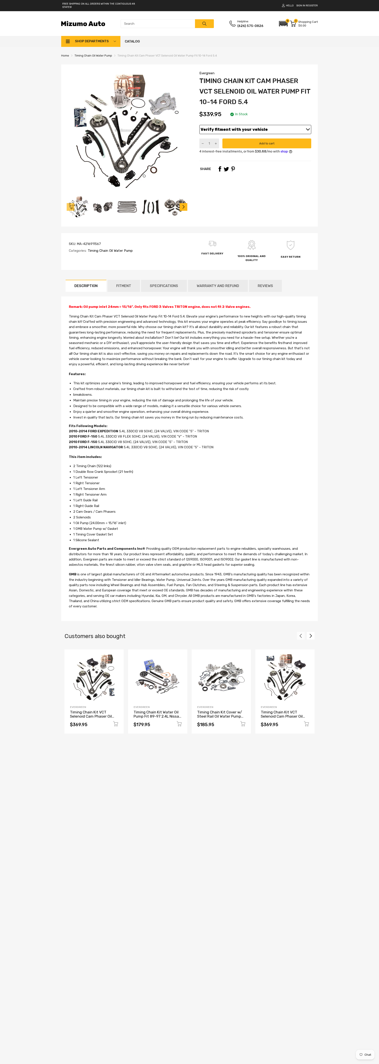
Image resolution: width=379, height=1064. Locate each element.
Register (312, 5)
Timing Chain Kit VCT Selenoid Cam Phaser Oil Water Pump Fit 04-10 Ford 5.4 (93, 718)
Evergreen (207, 73)
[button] (283, 23)
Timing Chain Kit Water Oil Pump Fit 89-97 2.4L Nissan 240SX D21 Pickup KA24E (157, 716)
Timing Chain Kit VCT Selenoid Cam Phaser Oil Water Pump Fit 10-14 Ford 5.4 (283, 718)
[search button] (204, 23)
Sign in (300, 5)
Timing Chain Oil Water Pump (110, 251)
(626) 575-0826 (250, 26)
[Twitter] (226, 169)
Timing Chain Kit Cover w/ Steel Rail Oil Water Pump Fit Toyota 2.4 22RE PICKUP (220, 716)
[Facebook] (219, 169)
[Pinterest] (233, 169)
